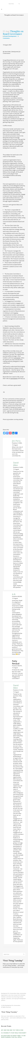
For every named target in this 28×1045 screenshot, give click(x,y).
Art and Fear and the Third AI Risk (12, 1030)
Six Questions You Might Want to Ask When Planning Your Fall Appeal (13, 1036)
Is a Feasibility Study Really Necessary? (13, 1033)
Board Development (10, 36)
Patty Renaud (15, 662)
